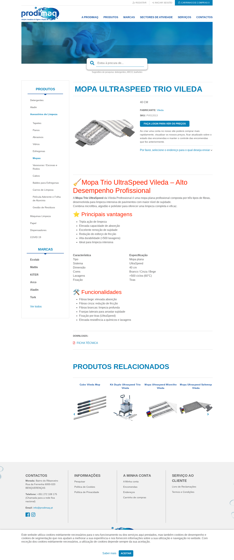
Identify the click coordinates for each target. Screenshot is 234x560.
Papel (33, 223)
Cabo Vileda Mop (90, 384)
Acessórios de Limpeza (43, 114)
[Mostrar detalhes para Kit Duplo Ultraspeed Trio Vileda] (125, 407)
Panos (36, 130)
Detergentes (37, 100)
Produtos (45, 89)
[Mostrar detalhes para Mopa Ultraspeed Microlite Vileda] (160, 407)
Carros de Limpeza (43, 189)
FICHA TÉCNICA (87, 342)
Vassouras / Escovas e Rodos (45, 167)
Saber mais (109, 553)
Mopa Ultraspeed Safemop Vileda (196, 386)
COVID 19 (35, 237)
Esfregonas (39, 151)
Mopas (37, 158)
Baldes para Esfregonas (46, 182)
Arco (33, 282)
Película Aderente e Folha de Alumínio (47, 198)
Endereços (129, 492)
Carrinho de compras (134, 497)
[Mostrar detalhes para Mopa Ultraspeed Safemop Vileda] (196, 407)
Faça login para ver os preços (165, 123)
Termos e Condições (183, 492)
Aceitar (126, 553)
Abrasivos (38, 137)
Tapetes (37, 123)
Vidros (36, 144)
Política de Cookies (84, 486)
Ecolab (34, 259)
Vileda (160, 110)
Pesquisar (79, 481)
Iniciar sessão (163, 3)
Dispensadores (38, 230)
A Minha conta (131, 481)
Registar (140, 3)
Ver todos (36, 306)
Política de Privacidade (86, 492)
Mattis (34, 267)
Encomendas (130, 486)
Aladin (33, 107)
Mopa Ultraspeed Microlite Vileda (161, 386)
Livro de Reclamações (184, 486)
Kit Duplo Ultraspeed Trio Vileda (125, 386)
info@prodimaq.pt (43, 507)
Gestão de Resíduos (44, 207)
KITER (34, 274)
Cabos (36, 175)
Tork (33, 297)
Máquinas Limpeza (40, 216)
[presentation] (74, 414)
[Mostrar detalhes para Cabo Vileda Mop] (90, 407)
